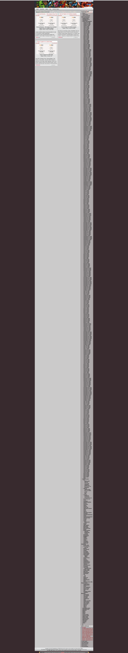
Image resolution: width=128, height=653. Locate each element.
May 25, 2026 (86, 35)
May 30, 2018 (86, 473)
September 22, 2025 (88, 72)
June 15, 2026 (86, 32)
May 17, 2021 (86, 311)
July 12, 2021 (86, 302)
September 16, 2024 (88, 128)
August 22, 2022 (87, 241)
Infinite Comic (87, 489)
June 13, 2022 (86, 252)
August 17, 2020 (87, 351)
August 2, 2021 (87, 299)
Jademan (85, 564)
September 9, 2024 (87, 129)
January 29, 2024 (87, 162)
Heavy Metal (86, 554)
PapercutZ (86, 577)
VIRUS (85, 556)
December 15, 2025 (88, 60)
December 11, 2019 (88, 389)
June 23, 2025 (86, 86)
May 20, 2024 (86, 146)
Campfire (85, 538)
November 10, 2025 (88, 65)
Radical (85, 578)
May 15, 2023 (86, 201)
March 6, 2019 (86, 431)
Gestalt (85, 550)
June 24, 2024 (86, 140)
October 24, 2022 (87, 232)
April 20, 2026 (86, 41)
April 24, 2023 (86, 204)
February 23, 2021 (87, 323)
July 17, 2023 (86, 192)
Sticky (83, 622)
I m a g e (85, 494)
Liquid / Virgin (87, 569)
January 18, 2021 (87, 328)
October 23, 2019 (87, 397)
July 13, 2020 (86, 357)
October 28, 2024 (87, 122)
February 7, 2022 (87, 271)
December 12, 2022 (88, 224)
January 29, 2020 (87, 382)
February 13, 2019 (87, 434)
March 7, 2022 (86, 266)
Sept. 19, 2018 (86, 456)
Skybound (86, 495)
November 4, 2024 (87, 120)
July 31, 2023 (86, 190)
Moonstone (86, 573)
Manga (83, 611)
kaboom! (86, 531)
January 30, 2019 (87, 436)
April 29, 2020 (86, 368)
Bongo (85, 529)
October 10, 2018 (87, 453)
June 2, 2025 (86, 89)
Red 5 (85, 580)
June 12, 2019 (86, 417)
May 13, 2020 (86, 366)
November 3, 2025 (87, 66)
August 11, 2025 (87, 78)
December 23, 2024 (88, 113)
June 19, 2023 (86, 196)
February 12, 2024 (87, 160)
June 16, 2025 (86, 87)
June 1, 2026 (86, 34)
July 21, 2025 (86, 82)
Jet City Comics (87, 565)
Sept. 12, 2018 (86, 457)
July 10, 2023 (86, 193)
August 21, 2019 (87, 406)
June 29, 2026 (86, 30)
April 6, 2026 (86, 43)
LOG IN (90, 0)
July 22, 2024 (86, 136)
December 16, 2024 (88, 114)
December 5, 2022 (87, 225)
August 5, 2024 (87, 134)
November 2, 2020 (87, 340)
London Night (86, 570)
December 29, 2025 (88, 57)
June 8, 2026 (86, 33)
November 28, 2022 (88, 227)
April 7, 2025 (86, 97)
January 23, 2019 (87, 438)
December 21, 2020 (88, 333)
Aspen (85, 520)
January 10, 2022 (87, 275)
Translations (85, 20)
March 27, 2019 (87, 428)
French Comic (85, 614)
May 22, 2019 (86, 420)
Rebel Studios (87, 579)
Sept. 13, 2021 (86, 293)
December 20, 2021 (88, 278)
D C (84, 480)
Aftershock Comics (88, 508)
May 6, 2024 (86, 148)
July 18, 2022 (86, 246)
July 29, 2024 (86, 135)
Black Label (87, 481)
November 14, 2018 (88, 448)
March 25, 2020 (87, 373)
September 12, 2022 (88, 238)
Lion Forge (86, 567)
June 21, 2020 (86, 360)
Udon (85, 599)
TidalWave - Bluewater (84, 593)
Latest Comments (86, 15)
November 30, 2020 (88, 336)
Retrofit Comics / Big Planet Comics (86, 582)
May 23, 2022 (86, 255)
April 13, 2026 (86, 42)
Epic (85, 493)
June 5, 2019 (86, 418)
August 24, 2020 (87, 350)
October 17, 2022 (87, 233)
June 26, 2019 (86, 414)
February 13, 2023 (87, 215)
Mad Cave (86, 571)
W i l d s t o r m (87, 486)
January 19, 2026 (87, 54)
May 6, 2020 (86, 367)
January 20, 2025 (87, 109)
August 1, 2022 (87, 244)
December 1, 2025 (87, 62)
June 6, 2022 (86, 253)
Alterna (85, 511)
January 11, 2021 (87, 329)
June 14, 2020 (86, 361)
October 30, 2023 (87, 176)
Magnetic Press (87, 568)
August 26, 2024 (87, 131)
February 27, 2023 (87, 213)
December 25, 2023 (88, 168)
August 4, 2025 (87, 80)
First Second (86, 549)
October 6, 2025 (87, 70)
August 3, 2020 (87, 354)
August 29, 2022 (87, 240)
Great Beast (86, 552)
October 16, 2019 (87, 398)
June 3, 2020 (86, 363)
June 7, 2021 (86, 307)
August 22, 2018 (87, 461)
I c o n (85, 491)
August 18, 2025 (87, 77)
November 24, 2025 (88, 63)
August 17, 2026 (87, 23)
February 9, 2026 (87, 51)
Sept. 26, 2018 (86, 455)
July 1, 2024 (86, 139)
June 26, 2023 (86, 195)
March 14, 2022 (87, 265)
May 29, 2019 (86, 419)
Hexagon (85, 559)
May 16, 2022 (86, 256)
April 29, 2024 (86, 149)
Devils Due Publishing (84, 544)
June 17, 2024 (86, 141)
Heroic (85, 558)
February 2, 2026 (87, 52)
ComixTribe (86, 541)
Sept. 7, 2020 (86, 348)
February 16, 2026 (87, 50)
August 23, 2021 (87, 296)
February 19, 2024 (87, 159)
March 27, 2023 (87, 209)
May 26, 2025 (86, 90)
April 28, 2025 (86, 94)
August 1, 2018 (87, 464)
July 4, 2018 (86, 468)
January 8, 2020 (87, 385)
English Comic (85, 478)
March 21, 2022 (87, 264)
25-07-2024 (37, 15)
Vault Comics (86, 601)
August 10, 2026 (87, 24)
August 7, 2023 (87, 189)
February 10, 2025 (87, 106)
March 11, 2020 (87, 376)
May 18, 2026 (86, 36)
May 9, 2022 (86, 257)
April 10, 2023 (86, 207)
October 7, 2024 (87, 125)
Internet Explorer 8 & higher (63, 649)
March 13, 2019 (87, 430)
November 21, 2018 (88, 447)
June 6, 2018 (86, 472)
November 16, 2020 (88, 338)
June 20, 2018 (86, 470)
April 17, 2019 (86, 425)
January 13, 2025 (87, 110)
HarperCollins (86, 553)
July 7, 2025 (86, 84)
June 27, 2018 (86, 469)
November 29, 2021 (88, 281)
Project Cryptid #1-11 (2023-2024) (44, 41)
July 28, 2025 (86, 81)
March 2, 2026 (86, 48)
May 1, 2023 (86, 203)
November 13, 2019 (88, 393)
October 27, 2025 (87, 67)
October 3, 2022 (87, 235)
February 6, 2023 (87, 216)
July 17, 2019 (86, 411)
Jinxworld (86, 484)
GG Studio (86, 551)
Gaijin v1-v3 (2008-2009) (86, 636)
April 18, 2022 (86, 260)
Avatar (85, 524)
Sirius (85, 586)
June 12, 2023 (86, 197)
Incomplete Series (86, 608)
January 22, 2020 (87, 383)
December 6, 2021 (87, 280)
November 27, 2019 (88, 391)
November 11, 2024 (88, 119)
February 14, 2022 (87, 270)
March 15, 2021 (87, 320)
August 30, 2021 (87, 295)
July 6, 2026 (86, 29)
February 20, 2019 (87, 433)
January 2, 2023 (87, 221)
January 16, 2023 (87, 219)
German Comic (85, 615)
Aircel (85, 510)
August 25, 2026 (87, 22)
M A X (85, 492)
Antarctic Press (87, 517)
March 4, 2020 (86, 377)
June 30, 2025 (86, 85)
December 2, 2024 (87, 116)
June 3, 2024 (86, 144)
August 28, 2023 (87, 186)
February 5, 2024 (87, 161)
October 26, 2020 (87, 341)
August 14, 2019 (87, 407)
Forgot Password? (85, 0)
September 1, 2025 (87, 75)
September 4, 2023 (87, 185)
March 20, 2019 (87, 429)
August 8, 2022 (87, 243)
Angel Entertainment (88, 516)
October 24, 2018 (87, 451)
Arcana (85, 518)
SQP (84, 590)
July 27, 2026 (86, 26)
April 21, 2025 (86, 95)
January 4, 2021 (87, 330)
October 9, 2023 (87, 179)
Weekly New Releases (87, 21)
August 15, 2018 (87, 462)
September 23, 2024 (88, 127)
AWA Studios (86, 525)
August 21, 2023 (87, 187)
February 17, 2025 (87, 105)
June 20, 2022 (86, 251)
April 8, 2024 (86, 152)
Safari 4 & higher (77, 649)
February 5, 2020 (87, 381)
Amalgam (86, 513)
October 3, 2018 (87, 454)
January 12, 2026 (87, 55)
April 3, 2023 (86, 208)
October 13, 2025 (87, 69)
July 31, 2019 (86, 409)
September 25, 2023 (88, 181)
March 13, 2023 (87, 211)
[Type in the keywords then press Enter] (84, 7)
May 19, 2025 (86, 91)
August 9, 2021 (87, 298)
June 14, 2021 (86, 306)
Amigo (85, 515)
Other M (85, 488)
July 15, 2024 (86, 137)
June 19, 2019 (86, 415)
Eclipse (85, 548)
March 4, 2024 (86, 157)
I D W (85, 499)
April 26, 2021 (86, 314)
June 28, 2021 (86, 304)
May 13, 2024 (86, 147)
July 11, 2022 (86, 248)
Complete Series (86, 19)
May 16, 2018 (86, 475)
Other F (85, 606)
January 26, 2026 (87, 53)
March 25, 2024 (87, 154)
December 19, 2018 (88, 443)
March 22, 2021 (87, 319)
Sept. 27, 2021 (86, 291)
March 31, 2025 (87, 98)
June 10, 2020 (86, 362)
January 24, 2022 (87, 273)
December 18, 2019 (88, 388)
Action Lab (86, 507)
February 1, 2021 (87, 326)
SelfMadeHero (87, 585)
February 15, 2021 (87, 324)
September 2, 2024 (87, 130)
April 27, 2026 (86, 40)
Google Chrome (84, 649)
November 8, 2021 (87, 284)
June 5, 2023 (86, 198)
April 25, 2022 (86, 259)
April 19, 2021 (86, 315)
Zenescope (86, 603)
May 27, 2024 (86, 145)
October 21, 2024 (87, 123)
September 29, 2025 (88, 71)
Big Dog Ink (87, 522)
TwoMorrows (86, 598)
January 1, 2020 (87, 386)
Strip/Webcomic (85, 609)
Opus (85, 576)
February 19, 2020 (87, 379)
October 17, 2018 (87, 452)
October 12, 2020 (87, 343)
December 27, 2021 (88, 277)
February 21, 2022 (87, 269)
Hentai (83, 613)
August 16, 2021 (87, 297)
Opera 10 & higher (71, 649)
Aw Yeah (86, 547)
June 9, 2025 (86, 88)
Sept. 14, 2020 (86, 347)
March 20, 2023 (87, 210)
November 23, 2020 (88, 337)
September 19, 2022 (88, 237)
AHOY (85, 509)
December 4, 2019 (87, 390)
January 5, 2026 (87, 56)
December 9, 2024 (87, 115)
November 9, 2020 (87, 339)
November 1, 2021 (87, 285)
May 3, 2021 (86, 313)
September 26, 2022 (88, 236)
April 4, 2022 (86, 262)
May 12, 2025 (86, 92)
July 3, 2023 (86, 194)
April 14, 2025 (86, 96)
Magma (86, 555)
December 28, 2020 (88, 331)
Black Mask (86, 527)
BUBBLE (85, 536)
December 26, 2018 (88, 442)
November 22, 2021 (88, 282)
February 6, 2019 (87, 435)
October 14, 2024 (87, 124)
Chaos (85, 539)
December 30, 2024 (88, 112)
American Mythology (88, 514)
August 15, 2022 (87, 242)
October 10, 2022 (87, 234)
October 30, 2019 (87, 396)
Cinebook (86, 540)
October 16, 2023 (87, 178)
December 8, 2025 (87, 61)
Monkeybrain (86, 572)
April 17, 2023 (86, 206)
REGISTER (62, 652)
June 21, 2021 (86, 305)
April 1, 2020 (86, 372)
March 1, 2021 (86, 322)
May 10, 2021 (86, 312)
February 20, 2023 (87, 214)
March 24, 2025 (87, 99)
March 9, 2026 (86, 47)
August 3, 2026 (87, 25)
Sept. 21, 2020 (86, 346)
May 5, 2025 (86, 93)
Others (85, 607)
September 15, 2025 (88, 73)
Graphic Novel (85, 18)
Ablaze (85, 505)
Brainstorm (86, 534)
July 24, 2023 (86, 191)
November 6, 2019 (87, 394)
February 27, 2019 (87, 432)
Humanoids (86, 560)
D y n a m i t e (86, 546)
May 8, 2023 (86, 202)
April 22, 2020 (86, 369)
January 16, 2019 (87, 439)
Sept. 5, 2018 (86, 459)
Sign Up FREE (79, 0)
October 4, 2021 (87, 290)
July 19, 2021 (86, 301)
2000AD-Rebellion (87, 502)
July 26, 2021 (86, 300)
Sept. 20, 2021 (86, 292)
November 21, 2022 (88, 228)
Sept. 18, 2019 (86, 402)
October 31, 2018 (87, 450)
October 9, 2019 (87, 399)
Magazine (84, 610)
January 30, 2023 (87, 217)
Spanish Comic (85, 618)
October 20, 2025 (87, 68)
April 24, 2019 (86, 424)
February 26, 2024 (87, 158)
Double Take (86, 545)
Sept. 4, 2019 (86, 404)
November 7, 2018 (87, 449)
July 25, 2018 (86, 465)
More (85, 477)
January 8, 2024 (87, 166)
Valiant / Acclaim (87, 600)
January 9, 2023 (87, 220)
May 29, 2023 (86, 199)
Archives (84, 621)
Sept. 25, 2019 (86, 401)
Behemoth (86, 526)
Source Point (86, 588)
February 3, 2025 (87, 107)
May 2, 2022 (86, 258)
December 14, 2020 (88, 334)
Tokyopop (86, 596)
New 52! (86, 482)
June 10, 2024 (86, 143)
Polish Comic (85, 617)
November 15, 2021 (88, 283)
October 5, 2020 (87, 344)
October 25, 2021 (87, 286)
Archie (85, 519)
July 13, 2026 (86, 28)
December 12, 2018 (88, 444)
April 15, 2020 (86, 370)
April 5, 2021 (86, 317)
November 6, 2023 (87, 175)
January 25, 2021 (87, 327)
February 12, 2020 (87, 380)
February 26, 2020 (87, 378)
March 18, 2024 (87, 155)
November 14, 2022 (88, 229)
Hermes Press (87, 557)
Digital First (86, 485)
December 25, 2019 (88, 387)
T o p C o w (86, 496)
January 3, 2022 (87, 276)
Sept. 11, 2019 (86, 403)
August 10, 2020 (87, 352)
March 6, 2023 (86, 212)
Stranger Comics (87, 591)
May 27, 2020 (86, 364)
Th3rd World (86, 594)
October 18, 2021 (87, 287)
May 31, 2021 (86, 308)
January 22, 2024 (87, 164)
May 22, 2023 (86, 200)
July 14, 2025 (86, 83)
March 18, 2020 (87, 375)
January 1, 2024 (87, 167)
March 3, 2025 (86, 103)
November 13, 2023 (88, 174)
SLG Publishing (87, 587)
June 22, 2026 (86, 31)
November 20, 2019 (88, 392)
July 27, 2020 (86, 355)
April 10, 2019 (86, 426)
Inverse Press (86, 562)
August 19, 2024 (87, 132)
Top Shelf (86, 597)
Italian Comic (85, 616)
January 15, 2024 (87, 165)
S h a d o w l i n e (88, 497)
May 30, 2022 (86, 254)
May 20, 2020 (86, 365)
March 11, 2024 (87, 156)
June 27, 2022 (86, 250)
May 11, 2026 (86, 38)
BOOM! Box (87, 532)
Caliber (85, 537)
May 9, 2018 (86, 476)
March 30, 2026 (87, 44)
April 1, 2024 (86, 153)
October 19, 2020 (87, 342)
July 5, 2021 (86, 303)
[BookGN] (89, 4)
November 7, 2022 (87, 230)
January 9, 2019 (87, 440)
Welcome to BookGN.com (50, 4)
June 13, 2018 (86, 471)
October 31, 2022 (87, 231)
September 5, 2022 (87, 239)
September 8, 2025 (87, 74)
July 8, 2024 (86, 138)
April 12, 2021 (86, 316)
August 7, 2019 (87, 408)
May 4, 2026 (86, 39)
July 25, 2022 (86, 245)
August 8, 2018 (87, 463)
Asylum (85, 523)
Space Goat (86, 589)
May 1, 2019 (86, 423)
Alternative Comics (88, 512)
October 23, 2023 (87, 177)
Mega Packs (85, 619)
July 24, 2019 (86, 410)
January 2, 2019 (87, 441)
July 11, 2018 (86, 467)
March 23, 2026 (87, 45)
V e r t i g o (86, 483)
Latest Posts (85, 14)
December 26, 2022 (88, 222)
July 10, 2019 (86, 412)
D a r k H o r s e (87, 498)
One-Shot (84, 620)
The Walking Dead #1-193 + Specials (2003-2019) (90, 628)
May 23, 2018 (86, 474)
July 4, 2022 (86, 249)
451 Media (86, 504)
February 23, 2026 (87, 49)
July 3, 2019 (86, 413)
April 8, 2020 (86, 371)
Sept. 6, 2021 (86, 294)
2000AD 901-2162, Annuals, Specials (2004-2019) (90, 637)
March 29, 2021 (87, 318)
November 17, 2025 (88, 64)
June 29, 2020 (86, 359)
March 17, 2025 (87, 101)
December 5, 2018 (87, 445)
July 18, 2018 (86, 466)
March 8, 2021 (86, 321)
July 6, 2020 (86, 358)
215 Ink (85, 503)
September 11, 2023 (88, 183)
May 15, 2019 (86, 421)
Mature (83, 612)
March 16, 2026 (87, 46)
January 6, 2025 (87, 111)
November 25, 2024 (88, 117)
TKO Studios (86, 595)
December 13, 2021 (88, 279)
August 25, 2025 (87, 76)
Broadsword (86, 535)
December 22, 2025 (88, 59)
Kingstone (86, 566)
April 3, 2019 (86, 427)
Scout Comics (87, 583)
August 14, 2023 (87, 188)
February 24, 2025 (87, 104)
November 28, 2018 (88, 446)
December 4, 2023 (87, 171)
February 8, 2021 (87, 325)
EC (85, 575)
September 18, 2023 (88, 182)
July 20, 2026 (86, 27)
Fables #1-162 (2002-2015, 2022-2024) (88, 632)
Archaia (86, 533)
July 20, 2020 (86, 356)
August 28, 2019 (87, 405)
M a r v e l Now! (87, 490)
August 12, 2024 (87, 133)
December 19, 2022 (88, 223)
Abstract (85, 506)
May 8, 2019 (86, 422)
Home (83, 13)
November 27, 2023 (88, 172)
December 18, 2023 (88, 169)
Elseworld (86, 487)
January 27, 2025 (87, 108)
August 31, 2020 (87, 349)
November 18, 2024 (88, 118)
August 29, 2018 (87, 460)
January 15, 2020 (87, 384)
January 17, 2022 (87, 274)
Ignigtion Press (87, 561)
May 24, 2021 (86, 309)
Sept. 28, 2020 (86, 345)
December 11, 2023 (88, 170)
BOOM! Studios (87, 530)
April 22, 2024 (86, 150)
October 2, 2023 (87, 180)
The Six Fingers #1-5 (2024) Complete (68, 13)
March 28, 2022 (87, 263)
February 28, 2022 (87, 267)
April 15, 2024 (86, 151)
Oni (84, 574)
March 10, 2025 (87, 102)
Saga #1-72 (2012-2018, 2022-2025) (88, 629)
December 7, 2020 (87, 335)
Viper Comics (86, 602)
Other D (85, 604)
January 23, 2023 (87, 218)
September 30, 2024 (88, 126)
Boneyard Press (87, 528)
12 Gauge (86, 501)
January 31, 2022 (87, 272)
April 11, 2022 (86, 261)
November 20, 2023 (88, 173)
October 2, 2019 (87, 400)
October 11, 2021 (87, 288)
